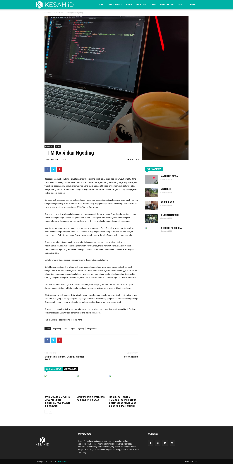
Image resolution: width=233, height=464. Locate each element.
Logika (72, 329)
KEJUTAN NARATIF (169, 215)
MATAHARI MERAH (169, 176)
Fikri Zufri (54, 159)
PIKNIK (181, 5)
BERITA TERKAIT (53, 369)
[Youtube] (172, 443)
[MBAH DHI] (151, 192)
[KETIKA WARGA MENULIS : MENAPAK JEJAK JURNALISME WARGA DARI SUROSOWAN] (59, 385)
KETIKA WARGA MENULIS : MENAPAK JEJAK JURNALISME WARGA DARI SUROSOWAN (57, 402)
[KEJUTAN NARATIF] (151, 218)
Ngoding (81, 329)
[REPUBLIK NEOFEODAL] (151, 231)
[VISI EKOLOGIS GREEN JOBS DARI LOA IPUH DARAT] (91, 385)
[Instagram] (157, 443)
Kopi (65, 329)
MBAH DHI (165, 189)
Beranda (47, 12)
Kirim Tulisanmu (191, 461)
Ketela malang (131, 356)
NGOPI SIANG (167, 202)
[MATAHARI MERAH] (151, 179)
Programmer (92, 329)
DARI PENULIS (70, 369)
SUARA (129, 5)
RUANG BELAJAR (167, 5)
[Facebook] (150, 443)
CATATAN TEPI (114, 5)
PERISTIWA (141, 5)
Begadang (57, 329)
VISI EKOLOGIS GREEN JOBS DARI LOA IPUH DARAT (91, 399)
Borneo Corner (64, 461)
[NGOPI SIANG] (151, 205)
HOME (101, 5)
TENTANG (191, 5)
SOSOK (153, 5)
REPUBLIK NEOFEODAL (171, 228)
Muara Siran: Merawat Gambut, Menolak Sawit (64, 358)
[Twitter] (165, 443)
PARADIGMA (58, 12)
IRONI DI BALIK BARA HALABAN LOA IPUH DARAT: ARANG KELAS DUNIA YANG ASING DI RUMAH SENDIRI (123, 402)
